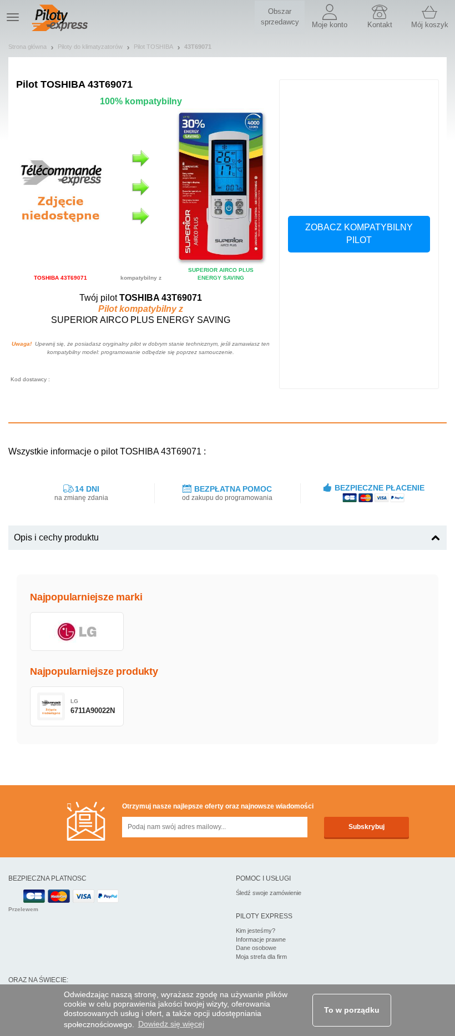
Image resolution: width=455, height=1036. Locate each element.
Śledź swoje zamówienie (268, 893)
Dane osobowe (256, 947)
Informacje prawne (261, 939)
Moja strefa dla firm (261, 956)
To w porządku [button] (352, 1009)
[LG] (77, 631)
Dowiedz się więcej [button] (171, 1023)
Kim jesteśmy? (255, 930)
